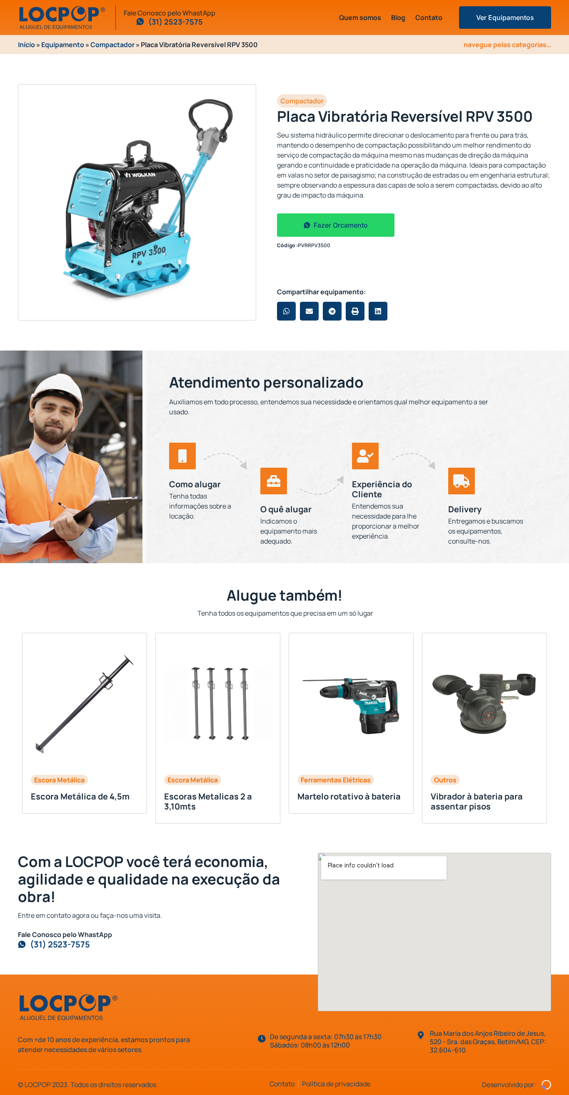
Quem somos (360, 17)
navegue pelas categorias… (507, 44)
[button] (286, 311)
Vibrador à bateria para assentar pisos (477, 801)
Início (26, 44)
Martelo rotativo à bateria (349, 796)
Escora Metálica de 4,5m (80, 796)
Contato (428, 17)
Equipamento (62, 44)
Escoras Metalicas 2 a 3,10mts (208, 801)
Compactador (112, 44)
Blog (398, 17)
